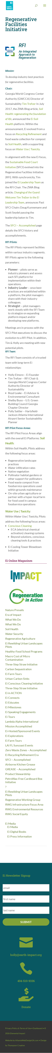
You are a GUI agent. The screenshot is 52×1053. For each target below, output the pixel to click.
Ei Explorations (14, 735)
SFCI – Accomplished (23, 225)
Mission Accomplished (18, 726)
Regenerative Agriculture (20, 638)
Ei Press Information (19, 836)
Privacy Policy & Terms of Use (18, 1028)
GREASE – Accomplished (20, 769)
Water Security (14, 633)
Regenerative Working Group (22, 799)
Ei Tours (10, 716)
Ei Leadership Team (29, 182)
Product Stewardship (17, 774)
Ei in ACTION (13, 693)
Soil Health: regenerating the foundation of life (25, 114)
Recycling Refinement (29, 134)
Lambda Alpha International (21, 721)
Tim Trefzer (29, 103)
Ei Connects (12, 697)
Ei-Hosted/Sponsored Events (22, 731)
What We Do (13, 619)
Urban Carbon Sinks (17, 678)
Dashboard (37, 1028)
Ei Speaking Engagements (20, 712)
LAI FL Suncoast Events (19, 745)
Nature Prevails (14, 610)
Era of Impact (13, 614)
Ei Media (10, 823)
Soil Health (14, 144)
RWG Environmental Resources (24, 809)
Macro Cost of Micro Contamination (17, 657)
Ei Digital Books (16, 831)
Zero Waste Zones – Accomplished (25, 750)
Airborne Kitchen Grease (20, 764)
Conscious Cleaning (20, 525)
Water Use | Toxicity (28, 149)
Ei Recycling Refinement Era (22, 755)
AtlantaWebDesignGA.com (27, 1040)
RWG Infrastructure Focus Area (24, 804)
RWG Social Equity (16, 814)
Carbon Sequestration (18, 669)
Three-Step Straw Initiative (21, 664)
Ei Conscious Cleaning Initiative (24, 683)
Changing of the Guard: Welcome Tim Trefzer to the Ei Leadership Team (22, 197)
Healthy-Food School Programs (23, 651)
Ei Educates (12, 702)
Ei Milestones (13, 707)
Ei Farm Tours (13, 674)
